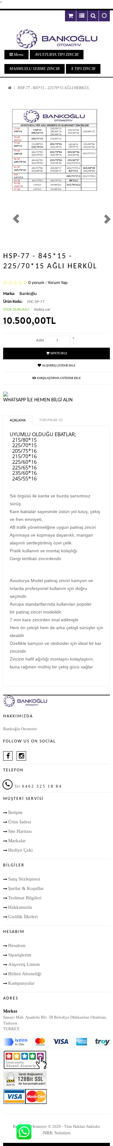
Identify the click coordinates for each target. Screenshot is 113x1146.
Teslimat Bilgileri (24, 897)
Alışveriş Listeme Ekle (58, 365)
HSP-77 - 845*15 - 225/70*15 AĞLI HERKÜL (53, 88)
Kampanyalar (21, 983)
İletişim (15, 812)
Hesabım (16, 945)
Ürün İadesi (19, 821)
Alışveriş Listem (24, 964)
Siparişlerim (19, 954)
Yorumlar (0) (51, 420)
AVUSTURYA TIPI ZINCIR (56, 54)
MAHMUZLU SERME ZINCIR (34, 68)
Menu (18, 54)
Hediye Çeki (20, 850)
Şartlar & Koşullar (26, 888)
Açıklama (18, 420)
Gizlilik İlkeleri (23, 916)
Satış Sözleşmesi (24, 878)
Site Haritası (20, 831)
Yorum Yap (57, 283)
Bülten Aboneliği (24, 973)
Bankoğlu (28, 294)
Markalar (17, 840)
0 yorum (36, 283)
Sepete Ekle (58, 353)
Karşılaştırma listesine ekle (59, 378)
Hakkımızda (20, 907)
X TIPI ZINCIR (83, 68)
